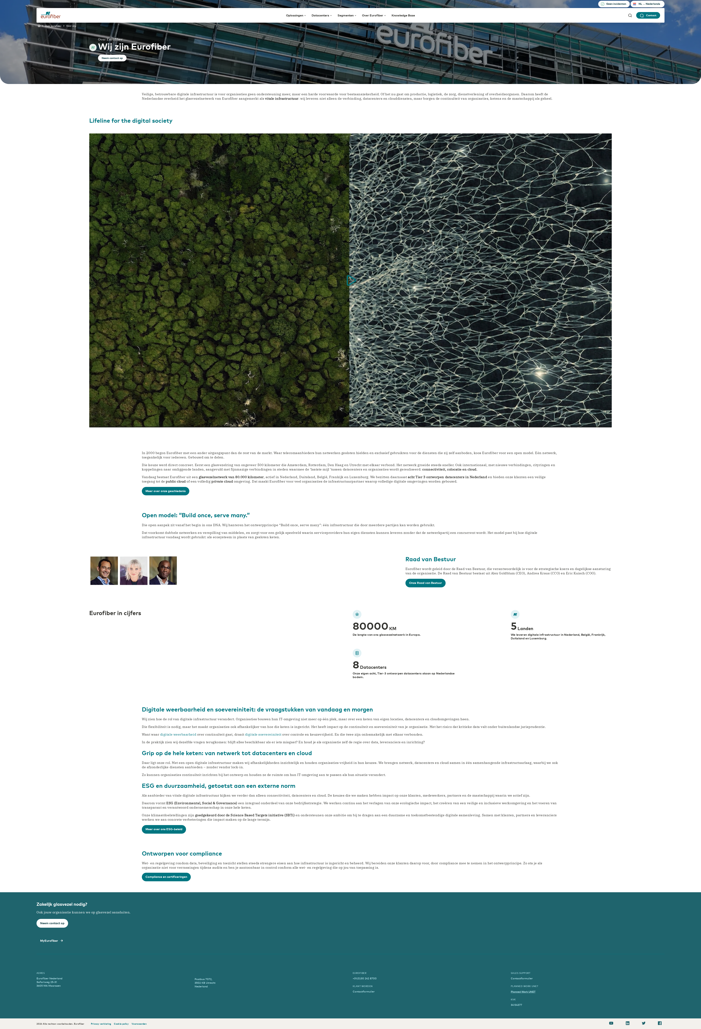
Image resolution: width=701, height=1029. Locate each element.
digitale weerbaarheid (178, 734)
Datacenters (320, 15)
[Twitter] (644, 1024)
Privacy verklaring (101, 1023)
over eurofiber (53, 25)
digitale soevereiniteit (263, 734)
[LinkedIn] (627, 1023)
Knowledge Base (403, 15)
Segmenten (346, 15)
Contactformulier (364, 991)
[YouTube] (611, 1024)
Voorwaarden (139, 1023)
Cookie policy (121, 1023)
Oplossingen (294, 15)
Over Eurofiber (372, 15)
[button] (350, 280)
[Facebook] (660, 1023)
